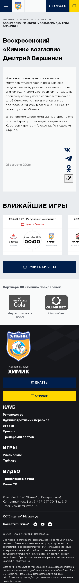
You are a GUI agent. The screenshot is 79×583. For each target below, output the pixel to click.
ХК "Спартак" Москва (18, 516)
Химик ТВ (10, 484)
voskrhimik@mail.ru (25, 506)
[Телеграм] (68, 162)
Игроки (8, 426)
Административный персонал (26, 420)
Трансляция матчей (18, 479)
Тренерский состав (18, 437)
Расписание (12, 455)
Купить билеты (35, 224)
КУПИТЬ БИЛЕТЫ (42, 267)
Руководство (13, 415)
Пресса (9, 431)
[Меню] (6, 6)
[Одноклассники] (68, 172)
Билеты (60, 6)
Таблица (9, 461)
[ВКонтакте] (67, 152)
